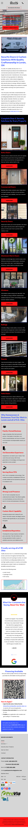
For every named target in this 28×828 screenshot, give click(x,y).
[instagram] (5, 789)
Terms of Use (14, 824)
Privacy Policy (21, 824)
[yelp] (7, 789)
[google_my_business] (9, 789)
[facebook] (2, 789)
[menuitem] (14, 740)
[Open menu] (2, 3)
